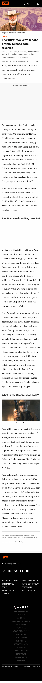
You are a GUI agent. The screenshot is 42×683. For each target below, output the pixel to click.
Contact (5, 594)
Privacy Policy (8, 590)
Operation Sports (21, 644)
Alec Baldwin (18, 142)
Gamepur (21, 618)
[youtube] (27, 571)
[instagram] (9, 571)
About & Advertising (10, 581)
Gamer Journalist (21, 638)
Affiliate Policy (28, 590)
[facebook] (21, 571)
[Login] (37, 3)
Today (4, 437)
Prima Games (21, 625)
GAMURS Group (35, 666)
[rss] (4, 571)
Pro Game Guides (21, 612)
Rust (14, 65)
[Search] (23, 3)
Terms (4, 587)
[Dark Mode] (28, 3)
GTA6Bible (21, 660)
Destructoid (21, 634)
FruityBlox (21, 654)
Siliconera (21, 628)
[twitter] (15, 571)
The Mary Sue (21, 647)
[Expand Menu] (33, 3)
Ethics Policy (27, 587)
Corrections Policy (30, 581)
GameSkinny (21, 641)
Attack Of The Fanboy (21, 621)
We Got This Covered (21, 631)
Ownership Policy (9, 584)
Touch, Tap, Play (21, 651)
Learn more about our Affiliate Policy (12, 542)
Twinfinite (21, 615)
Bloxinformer (21, 657)
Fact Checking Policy (30, 584)
